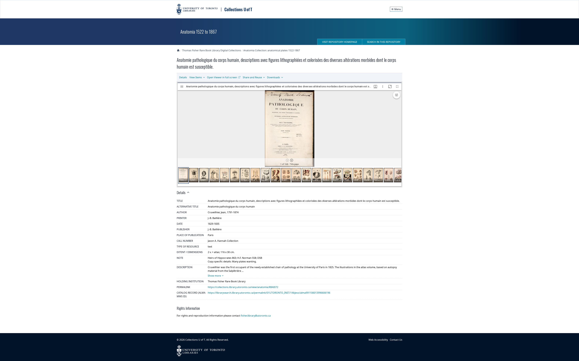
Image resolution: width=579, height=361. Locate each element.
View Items (195, 77)
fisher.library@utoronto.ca (256, 315)
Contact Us (396, 339)
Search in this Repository (383, 42)
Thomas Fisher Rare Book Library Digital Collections (211, 50)
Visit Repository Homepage (339, 42)
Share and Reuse (252, 77)
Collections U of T (195, 339)
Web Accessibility (378, 339)
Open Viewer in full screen (222, 77)
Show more (214, 275)
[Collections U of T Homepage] (178, 50)
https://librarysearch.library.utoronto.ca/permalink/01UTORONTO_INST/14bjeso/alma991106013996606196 (269, 292)
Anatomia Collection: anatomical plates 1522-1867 (271, 50)
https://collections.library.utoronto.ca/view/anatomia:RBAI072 (243, 287)
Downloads (273, 77)
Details (183, 77)
